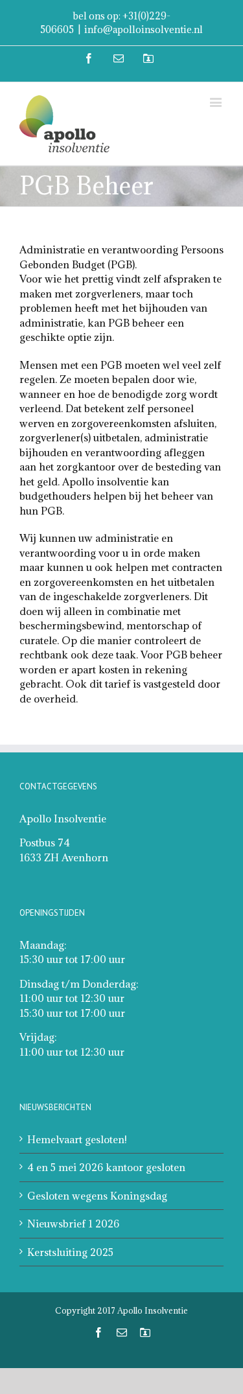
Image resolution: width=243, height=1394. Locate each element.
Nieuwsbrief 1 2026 (73, 1223)
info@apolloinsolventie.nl (143, 29)
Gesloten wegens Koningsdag (97, 1195)
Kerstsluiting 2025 (70, 1252)
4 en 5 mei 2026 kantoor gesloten (106, 1167)
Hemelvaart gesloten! (77, 1139)
